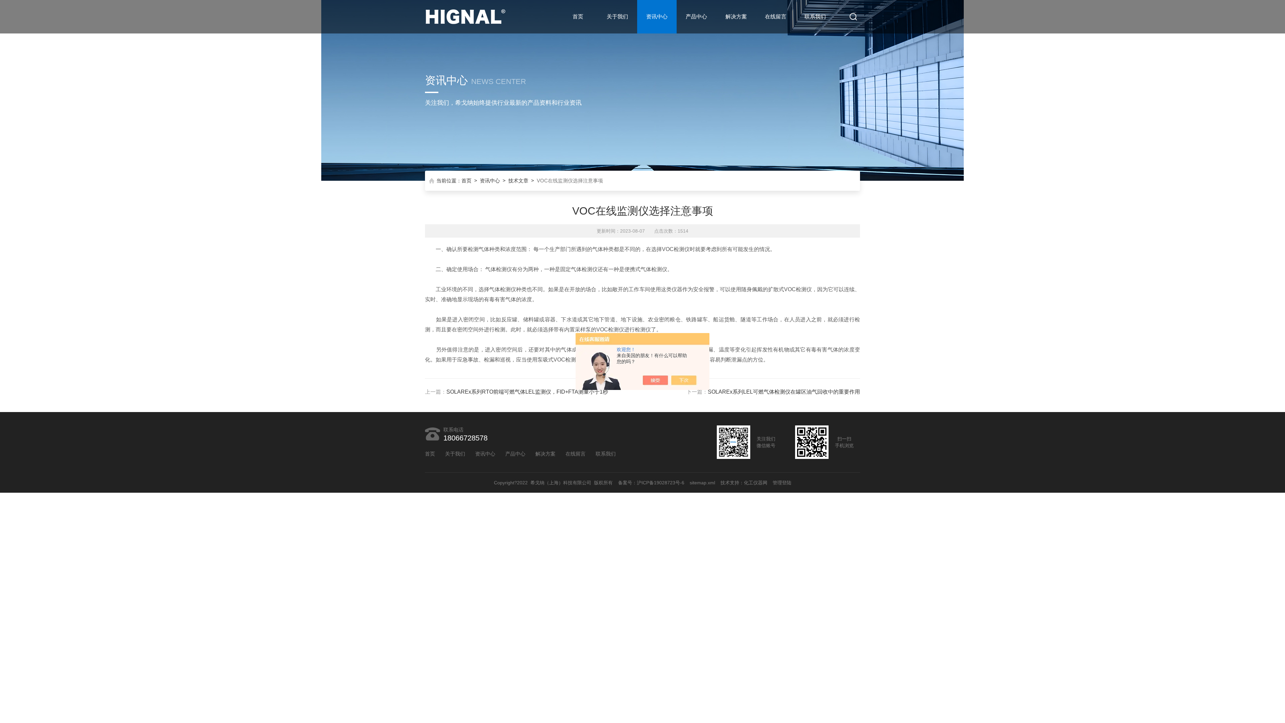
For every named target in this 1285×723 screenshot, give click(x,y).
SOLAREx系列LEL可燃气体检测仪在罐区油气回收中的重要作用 (784, 392)
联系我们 (815, 16)
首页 (578, 16)
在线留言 (775, 16)
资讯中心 (657, 16)
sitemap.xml (702, 482)
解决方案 (736, 16)
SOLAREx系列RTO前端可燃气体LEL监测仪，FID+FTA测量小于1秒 (527, 392)
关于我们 (617, 16)
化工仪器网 (755, 482)
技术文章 (518, 180)
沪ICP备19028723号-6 (660, 482)
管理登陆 (782, 482)
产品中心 (696, 16)
